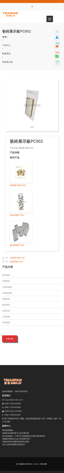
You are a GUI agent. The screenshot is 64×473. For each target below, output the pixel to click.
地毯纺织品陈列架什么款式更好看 (15, 433)
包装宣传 (6, 310)
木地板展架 (7, 293)
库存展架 (6, 322)
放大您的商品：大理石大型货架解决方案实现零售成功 (23, 436)
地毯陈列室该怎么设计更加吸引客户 (16, 439)
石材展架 (6, 281)
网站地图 (43, 464)
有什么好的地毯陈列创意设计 (13, 444)
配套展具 (6, 53)
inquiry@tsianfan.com (14, 399)
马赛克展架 (7, 287)
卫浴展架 (6, 316)
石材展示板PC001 (18, 185)
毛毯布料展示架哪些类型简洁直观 (15, 441)
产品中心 (6, 45)
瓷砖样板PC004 (17, 245)
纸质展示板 (7, 61)
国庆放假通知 (7, 430)
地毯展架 (6, 298)
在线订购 (9, 338)
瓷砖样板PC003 (17, 215)
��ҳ (4, 36)
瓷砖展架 (6, 275)
